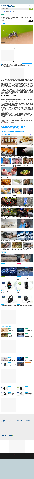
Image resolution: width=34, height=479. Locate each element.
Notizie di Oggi (3, 419)
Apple (10, 420)
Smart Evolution (19, 420)
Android (10, 419)
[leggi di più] (32, 23)
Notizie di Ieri (3, 420)
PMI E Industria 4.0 (28, 426)
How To (27, 419)
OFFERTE (2, 290)
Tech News (2, 421)
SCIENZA (2, 14)
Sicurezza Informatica (19, 427)
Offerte (2, 423)
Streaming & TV (3, 428)
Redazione (11, 426)
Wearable (18, 419)
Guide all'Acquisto (28, 420)
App (9, 421)
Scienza (2, 422)
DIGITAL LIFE (19, 417)
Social (2, 427)
